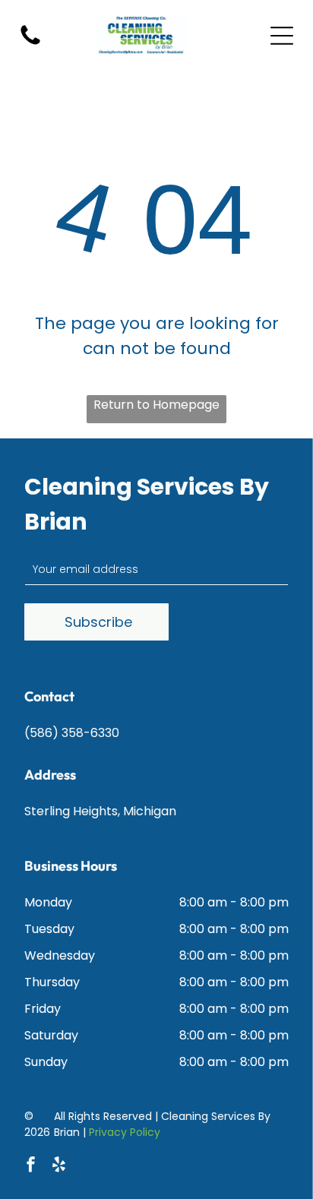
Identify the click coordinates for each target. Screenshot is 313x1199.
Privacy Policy (124, 1132)
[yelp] (58, 1167)
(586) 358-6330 (71, 733)
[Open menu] (281, 35)
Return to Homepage (156, 404)
